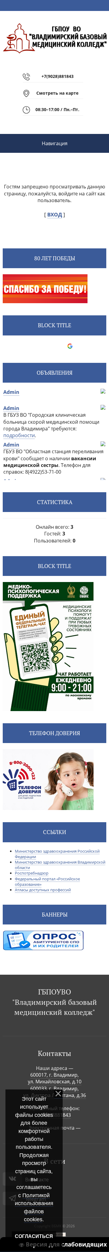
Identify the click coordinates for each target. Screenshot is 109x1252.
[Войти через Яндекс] (59, 346)
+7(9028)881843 (57, 76)
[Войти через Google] (69, 346)
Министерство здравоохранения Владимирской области (60, 864)
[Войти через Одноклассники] (80, 346)
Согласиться (34, 1236)
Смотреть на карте (57, 93)
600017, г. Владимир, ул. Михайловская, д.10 (54, 1078)
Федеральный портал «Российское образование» (47, 881)
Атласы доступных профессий (43, 890)
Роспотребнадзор (31, 873)
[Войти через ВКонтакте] (39, 346)
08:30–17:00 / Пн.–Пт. (57, 109)
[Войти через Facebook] (49, 346)
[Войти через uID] (28, 346)
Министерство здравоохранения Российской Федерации (57, 853)
